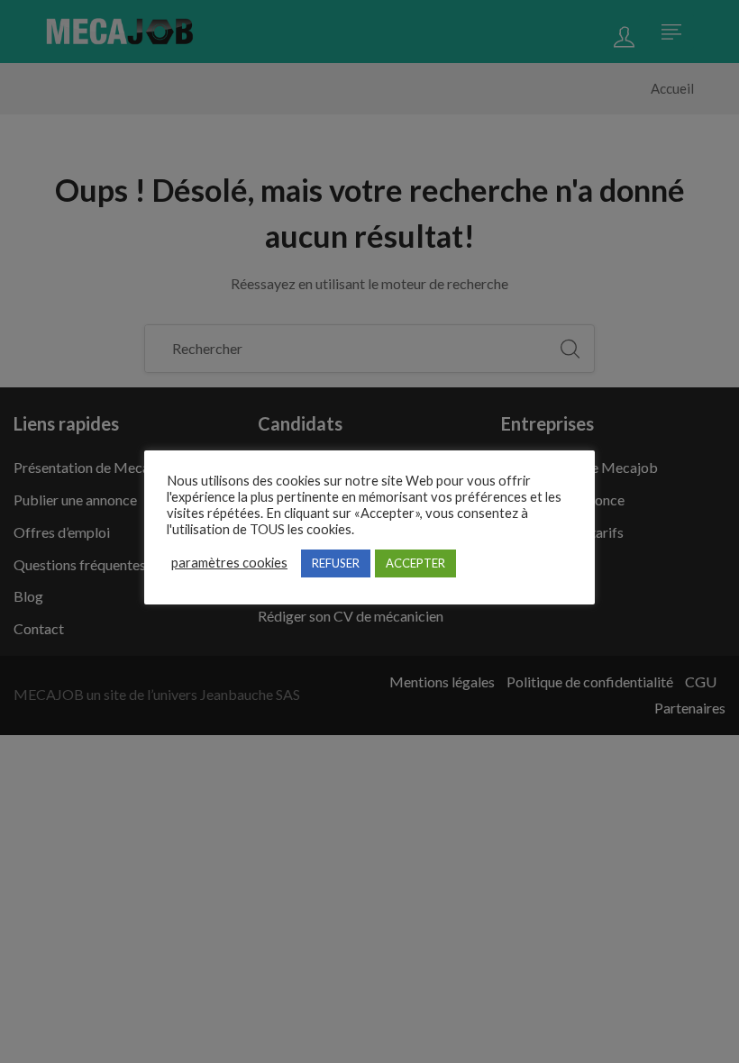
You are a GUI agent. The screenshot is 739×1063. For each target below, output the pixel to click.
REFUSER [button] (336, 563)
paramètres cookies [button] (229, 562)
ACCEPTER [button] (415, 563)
